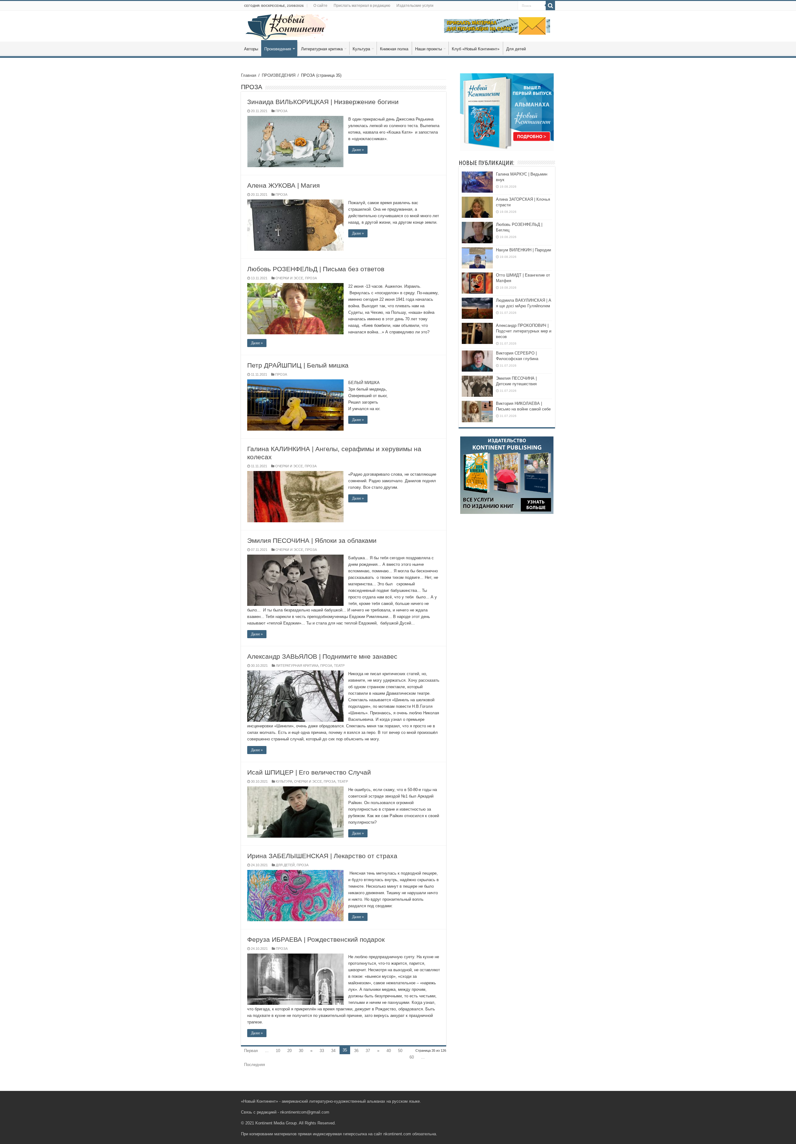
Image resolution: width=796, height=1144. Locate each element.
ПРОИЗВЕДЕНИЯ (278, 75)
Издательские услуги (414, 5)
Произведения (277, 49)
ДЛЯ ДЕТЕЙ (285, 865)
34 (333, 1050)
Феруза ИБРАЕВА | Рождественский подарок (316, 939)
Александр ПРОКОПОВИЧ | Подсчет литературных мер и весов (523, 331)
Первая (251, 1050)
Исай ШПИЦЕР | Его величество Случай (309, 772)
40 (388, 1050)
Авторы (251, 49)
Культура (361, 49)
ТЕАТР (339, 665)
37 (368, 1050)
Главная (248, 75)
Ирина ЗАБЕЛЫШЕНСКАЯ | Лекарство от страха (322, 855)
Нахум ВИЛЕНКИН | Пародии (523, 250)
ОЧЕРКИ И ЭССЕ (289, 278)
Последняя (254, 1064)
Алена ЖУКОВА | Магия (283, 185)
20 (289, 1050)
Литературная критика (322, 49)
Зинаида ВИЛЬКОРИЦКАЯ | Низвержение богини (323, 101)
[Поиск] (550, 5)
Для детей (516, 49)
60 (412, 1057)
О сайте (320, 5)
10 (278, 1050)
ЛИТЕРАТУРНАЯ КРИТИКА (297, 665)
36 (356, 1050)
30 (301, 1050)
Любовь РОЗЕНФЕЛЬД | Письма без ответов (315, 268)
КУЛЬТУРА (284, 781)
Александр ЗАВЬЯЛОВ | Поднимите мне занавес (322, 656)
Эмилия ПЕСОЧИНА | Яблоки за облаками (312, 540)
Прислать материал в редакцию (362, 5)
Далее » (358, 150)
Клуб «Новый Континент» (475, 49)
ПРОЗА (281, 111)
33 (322, 1050)
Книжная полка (394, 49)
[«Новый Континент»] (287, 25)
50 (400, 1050)
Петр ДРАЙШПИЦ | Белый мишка (298, 365)
